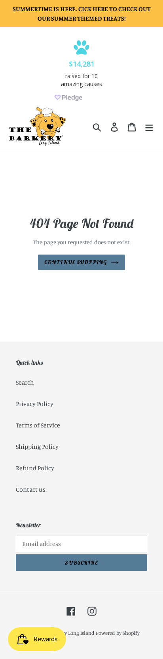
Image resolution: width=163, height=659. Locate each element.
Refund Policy (35, 468)
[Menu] (149, 127)
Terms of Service (38, 425)
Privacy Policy (34, 404)
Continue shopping (75, 262)
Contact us (30, 489)
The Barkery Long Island (67, 633)
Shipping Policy (37, 446)
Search (25, 382)
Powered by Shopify (118, 633)
